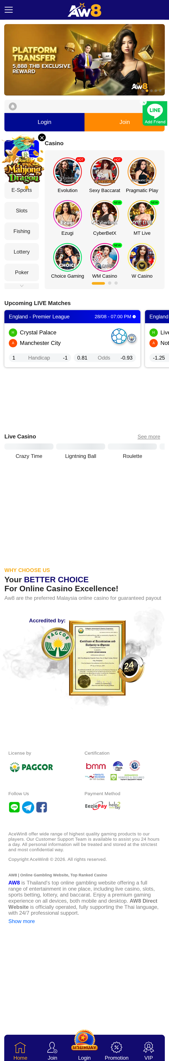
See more (149, 467)
